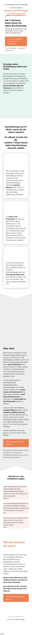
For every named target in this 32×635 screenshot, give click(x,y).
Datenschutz (19, 616)
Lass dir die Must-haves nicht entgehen (15, 41)
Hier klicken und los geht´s (15, 443)
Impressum (12, 616)
